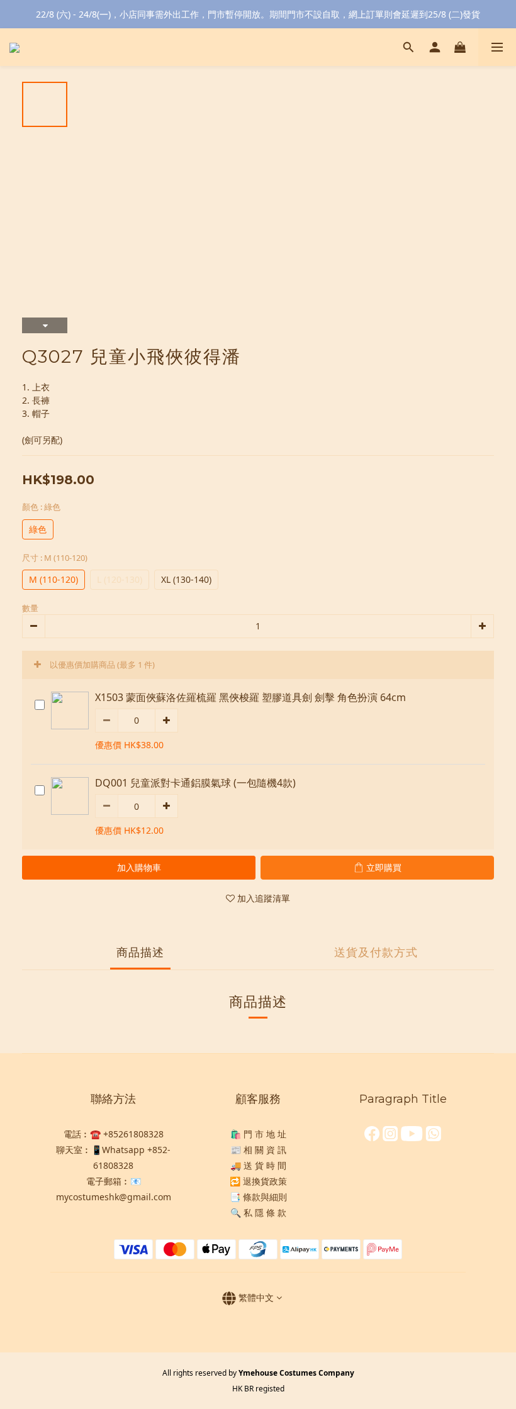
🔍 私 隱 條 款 (258, 1212)
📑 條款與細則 (258, 1197)
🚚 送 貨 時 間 (258, 1165)
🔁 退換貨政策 (258, 1181)
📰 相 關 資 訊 (258, 1150)
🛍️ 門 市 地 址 (258, 1134)
